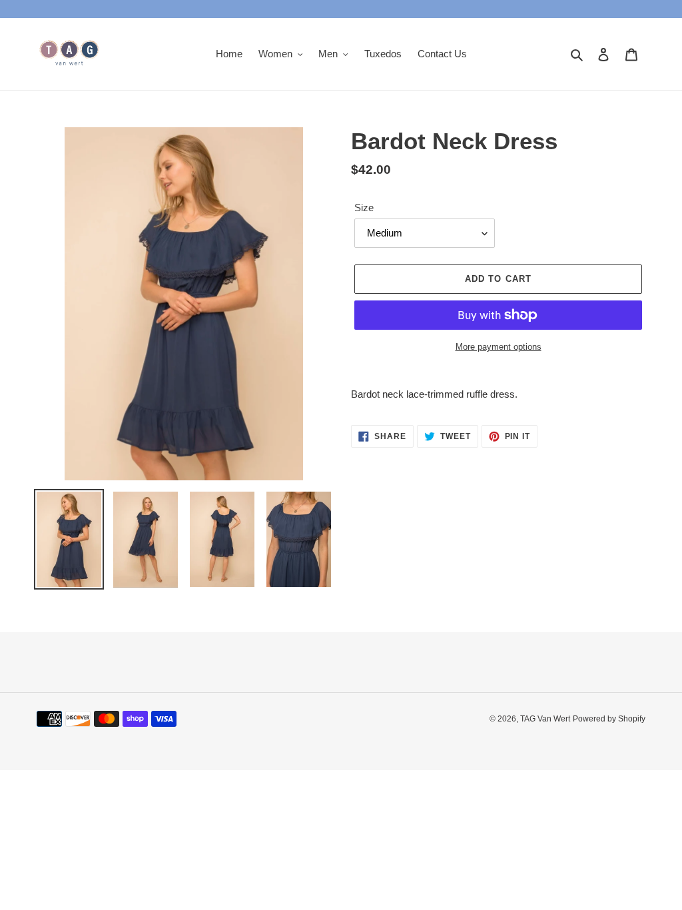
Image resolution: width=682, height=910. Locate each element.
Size (364, 207)
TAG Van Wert (545, 718)
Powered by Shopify (609, 718)
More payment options (498, 347)
